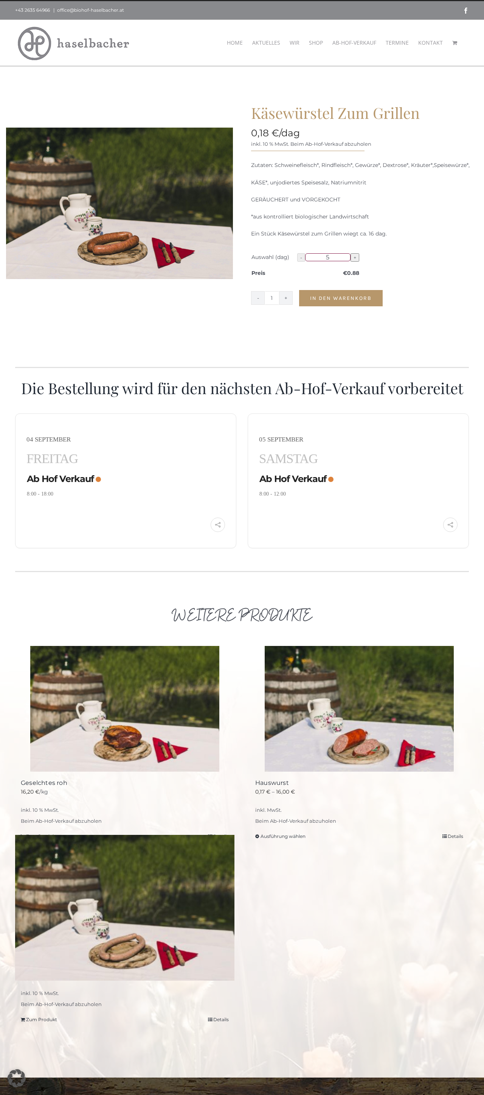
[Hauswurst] (359, 709)
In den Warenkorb (341, 298)
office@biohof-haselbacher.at (90, 10)
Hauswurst (272, 782)
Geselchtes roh (44, 782)
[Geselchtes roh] (124, 709)
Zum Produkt (41, 1019)
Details (455, 836)
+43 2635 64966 (32, 10)
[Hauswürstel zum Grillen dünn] (124, 908)
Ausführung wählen (283, 836)
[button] (16, 1078)
